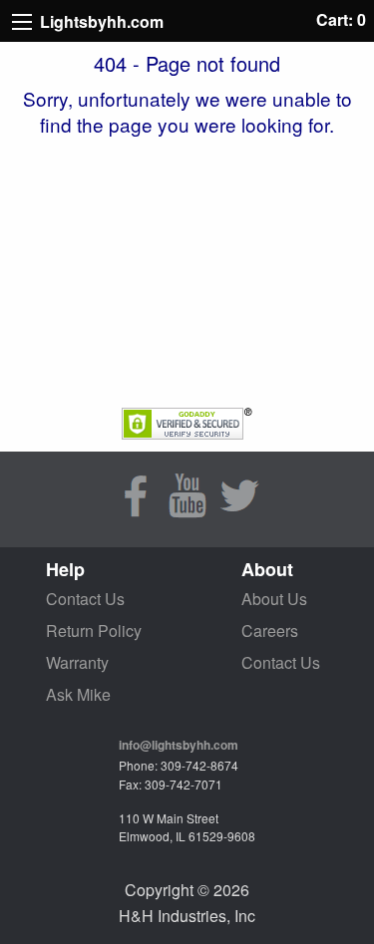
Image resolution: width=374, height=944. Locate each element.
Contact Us (85, 598)
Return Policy (94, 630)
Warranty (77, 662)
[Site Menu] (22, 22)
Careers (269, 630)
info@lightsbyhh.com (178, 745)
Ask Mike (78, 694)
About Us (274, 598)
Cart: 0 (341, 19)
